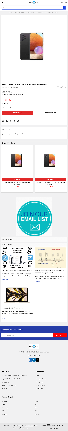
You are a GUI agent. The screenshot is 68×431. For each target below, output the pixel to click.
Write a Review (61, 87)
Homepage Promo (41, 379)
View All (37, 414)
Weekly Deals (39, 388)
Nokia (36, 411)
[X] (10, 121)
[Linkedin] (14, 121)
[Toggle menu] (2, 2)
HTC (3, 411)
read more (5, 279)
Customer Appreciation (8, 385)
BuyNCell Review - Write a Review (12, 379)
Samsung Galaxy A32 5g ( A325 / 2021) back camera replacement (51, 183)
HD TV (36, 404)
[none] (34, 48)
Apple (3, 404)
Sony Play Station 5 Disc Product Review (17, 270)
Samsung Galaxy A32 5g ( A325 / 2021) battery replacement (17, 183)
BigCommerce (29, 426)
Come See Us (5, 382)
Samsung (4, 401)
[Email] (3, 121)
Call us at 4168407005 (34, 355)
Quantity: (5, 104)
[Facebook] (30, 360)
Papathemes (24, 428)
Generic (37, 408)
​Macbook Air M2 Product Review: (14, 308)
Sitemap (4, 388)
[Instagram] (34, 360)
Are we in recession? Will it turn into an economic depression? (50, 271)
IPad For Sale (39, 382)
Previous (2, 169)
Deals (37, 375)
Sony (36, 401)
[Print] (7, 121)
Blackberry (5, 408)
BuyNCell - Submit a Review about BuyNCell (14, 375)
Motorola (4, 414)
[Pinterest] (18, 121)
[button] (34, 216)
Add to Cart (17, 179)
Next (65, 169)
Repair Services (40, 385)
